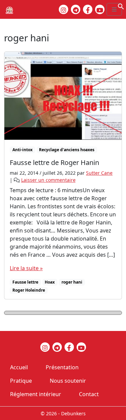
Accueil (19, 367)
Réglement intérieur (35, 394)
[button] (121, 5)
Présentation (62, 367)
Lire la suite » (26, 268)
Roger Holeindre (28, 290)
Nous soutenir (68, 380)
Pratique (21, 380)
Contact (89, 394)
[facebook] (87, 9)
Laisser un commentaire (48, 180)
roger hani (71, 282)
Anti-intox (22, 150)
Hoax (50, 282)
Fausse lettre (25, 282)
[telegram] (75, 9)
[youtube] (99, 9)
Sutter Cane (99, 173)
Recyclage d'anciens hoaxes (66, 150)
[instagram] (63, 9)
